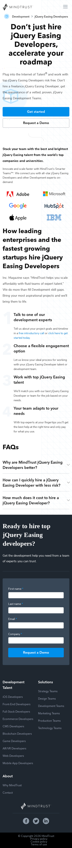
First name (15, 588)
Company (15, 634)
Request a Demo (36, 122)
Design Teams (47, 698)
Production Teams (49, 720)
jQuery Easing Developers (51, 16)
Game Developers (14, 741)
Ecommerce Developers (18, 719)
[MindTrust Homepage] (18, 7)
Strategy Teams (47, 691)
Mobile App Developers (18, 763)
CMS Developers (13, 726)
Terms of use (39, 844)
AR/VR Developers (14, 748)
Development (20, 16)
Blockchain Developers (17, 733)
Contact (8, 792)
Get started (36, 111)
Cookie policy (39, 841)
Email (12, 619)
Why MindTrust (12, 785)
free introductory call (31, 333)
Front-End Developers (16, 704)
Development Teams (51, 706)
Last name (15, 604)
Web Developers (13, 755)
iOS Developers (13, 697)
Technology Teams (50, 728)
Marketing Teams (49, 713)
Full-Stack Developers (16, 711)
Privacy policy (38, 838)
